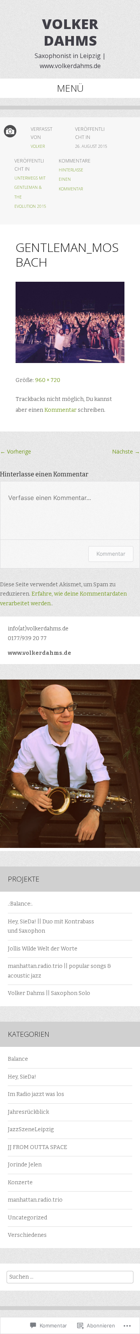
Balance (18, 1059)
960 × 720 (47, 380)
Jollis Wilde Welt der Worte (42, 948)
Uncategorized (27, 1217)
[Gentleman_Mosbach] (70, 361)
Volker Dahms (70, 32)
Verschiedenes (27, 1235)
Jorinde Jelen (25, 1164)
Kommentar (60, 410)
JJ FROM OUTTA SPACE (37, 1147)
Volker (38, 146)
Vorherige (15, 451)
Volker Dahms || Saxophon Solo (49, 993)
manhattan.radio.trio (35, 1200)
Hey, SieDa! (22, 1077)
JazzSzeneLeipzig (31, 1129)
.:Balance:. (20, 904)
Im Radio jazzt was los (36, 1094)
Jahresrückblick (28, 1112)
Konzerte (20, 1182)
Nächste (126, 451)
